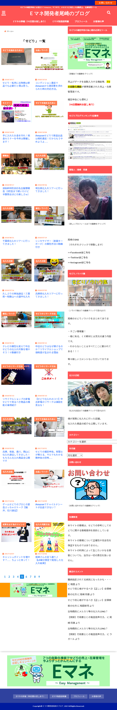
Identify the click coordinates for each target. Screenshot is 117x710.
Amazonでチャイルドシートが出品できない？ (48, 506)
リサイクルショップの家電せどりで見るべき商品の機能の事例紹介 (16, 402)
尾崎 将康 (85, 594)
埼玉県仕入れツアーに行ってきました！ (49, 190)
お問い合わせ (105, 2)
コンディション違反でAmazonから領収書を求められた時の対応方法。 (48, 85)
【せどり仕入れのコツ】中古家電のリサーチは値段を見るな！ (49, 402)
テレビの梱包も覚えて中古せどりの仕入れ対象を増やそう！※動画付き (16, 349)
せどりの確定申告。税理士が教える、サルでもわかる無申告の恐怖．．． (49, 454)
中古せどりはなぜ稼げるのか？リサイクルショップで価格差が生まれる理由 (49, 349)
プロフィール (81, 21)
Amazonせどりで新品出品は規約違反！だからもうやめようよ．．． (49, 138)
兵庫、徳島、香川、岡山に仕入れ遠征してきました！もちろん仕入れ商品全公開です (16, 456)
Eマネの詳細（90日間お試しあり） (30, 21)
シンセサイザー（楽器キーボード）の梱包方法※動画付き (49, 244)
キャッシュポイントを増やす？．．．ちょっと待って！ (16, 558)
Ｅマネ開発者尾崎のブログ (59, 13)
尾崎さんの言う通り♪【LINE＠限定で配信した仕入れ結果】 (49, 560)
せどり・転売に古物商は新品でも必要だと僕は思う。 (16, 84)
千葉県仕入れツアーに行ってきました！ (16, 242)
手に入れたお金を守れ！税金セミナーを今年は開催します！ (16, 138)
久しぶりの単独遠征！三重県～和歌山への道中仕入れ (16, 295)
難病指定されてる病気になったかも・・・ (89, 579)
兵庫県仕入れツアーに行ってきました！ (49, 295)
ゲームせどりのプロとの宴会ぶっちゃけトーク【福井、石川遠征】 (16, 507)
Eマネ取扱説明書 (61, 21)
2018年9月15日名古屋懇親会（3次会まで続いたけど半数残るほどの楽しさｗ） (16, 191)
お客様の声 (98, 21)
